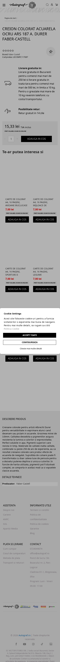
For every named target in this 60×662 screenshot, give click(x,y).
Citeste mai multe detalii (31, 348)
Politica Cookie (11, 328)
